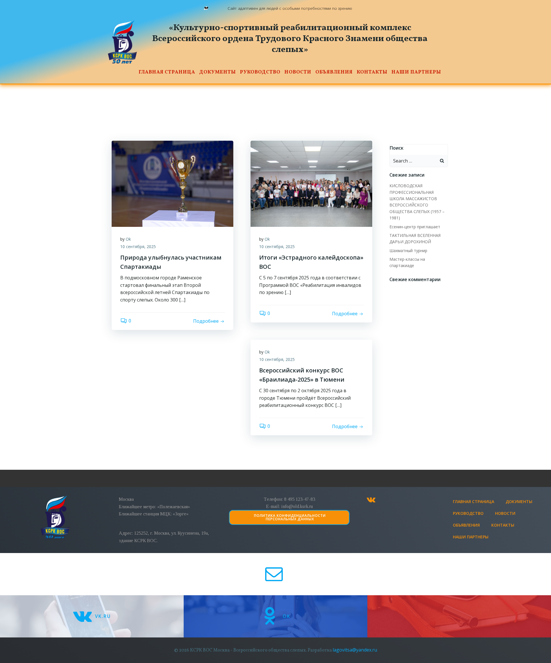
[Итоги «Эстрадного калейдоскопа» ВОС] (311, 183)
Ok (128, 239)
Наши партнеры (416, 72)
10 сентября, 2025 (138, 246)
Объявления (334, 72)
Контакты (372, 72)
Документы (217, 72)
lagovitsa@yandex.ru (355, 650)
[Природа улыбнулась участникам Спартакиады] (172, 183)
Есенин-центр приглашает (414, 226)
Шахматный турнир (408, 250)
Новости (297, 72)
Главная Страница (167, 72)
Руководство (260, 72)
